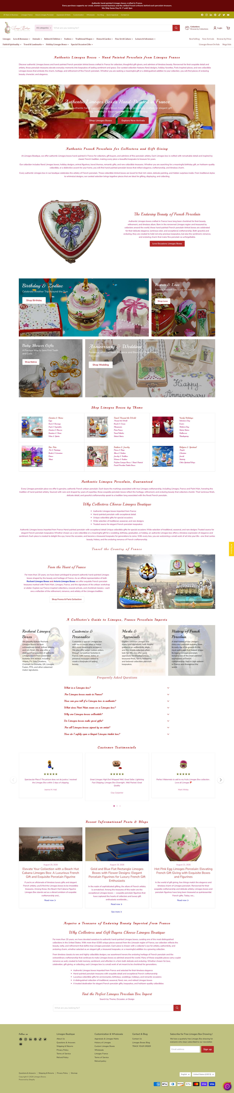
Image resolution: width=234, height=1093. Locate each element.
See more (115, 911)
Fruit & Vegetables (55, 427)
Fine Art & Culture (123, 39)
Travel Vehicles (119, 433)
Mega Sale (226, 44)
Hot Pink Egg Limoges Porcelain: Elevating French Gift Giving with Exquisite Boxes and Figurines (183, 873)
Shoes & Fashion (120, 453)
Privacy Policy (62, 1050)
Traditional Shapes (84, 39)
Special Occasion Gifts (81, 44)
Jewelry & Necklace (121, 456)
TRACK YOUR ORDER (141, 1046)
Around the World (120, 421)
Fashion (68, 39)
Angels (181, 450)
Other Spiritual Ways (187, 462)
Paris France (118, 430)
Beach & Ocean (119, 424)
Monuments (118, 427)
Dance (51, 456)
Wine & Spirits (54, 436)
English (184, 1074)
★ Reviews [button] (231, 549)
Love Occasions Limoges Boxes (167, 243)
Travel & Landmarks (33, 44)
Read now (49, 900)
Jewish (181, 456)
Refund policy (100, 1061)
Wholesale (91, 15)
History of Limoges (103, 1042)
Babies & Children (52, 39)
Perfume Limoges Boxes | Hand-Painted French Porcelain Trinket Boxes (128, 463)
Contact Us (125, 15)
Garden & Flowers (55, 430)
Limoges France (26, 15)
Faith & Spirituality (11, 44)
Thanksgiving (183, 436)
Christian (182, 453)
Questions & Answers (66, 1042)
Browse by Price (224, 39)
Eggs (50, 421)
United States (118, 436)
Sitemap (74, 1073)
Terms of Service (64, 1053)
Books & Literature (55, 453)
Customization (78, 15)
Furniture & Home (55, 433)
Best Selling (194, 39)
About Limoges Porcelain (44, 15)
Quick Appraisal (112, 15)
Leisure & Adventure (144, 39)
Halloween (183, 433)
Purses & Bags (119, 450)
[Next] (220, 780)
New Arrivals (208, 39)
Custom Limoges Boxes (105, 1046)
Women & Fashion (120, 459)
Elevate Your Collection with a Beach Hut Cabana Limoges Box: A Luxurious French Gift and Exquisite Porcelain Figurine (50, 873)
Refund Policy (62, 1057)
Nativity (182, 459)
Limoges (6, 39)
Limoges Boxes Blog (141, 1042)
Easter (181, 424)
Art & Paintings (54, 450)
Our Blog (100, 15)
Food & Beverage (55, 424)
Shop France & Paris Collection (67, 599)
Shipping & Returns (65, 1046)
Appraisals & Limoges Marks (107, 1038)
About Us (61, 1038)
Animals (36, 39)
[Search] (176, 28)
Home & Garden (103, 39)
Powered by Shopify (27, 1079)
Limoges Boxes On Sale (209, 44)
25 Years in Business (10, 15)
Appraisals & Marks (63, 15)
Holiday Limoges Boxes (56, 44)
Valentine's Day (184, 421)
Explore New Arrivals (133, 120)
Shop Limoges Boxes (100, 120)
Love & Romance (21, 39)
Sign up (207, 1049)
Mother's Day (184, 427)
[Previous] (13, 780)
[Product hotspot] (142, 567)
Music (51, 459)
